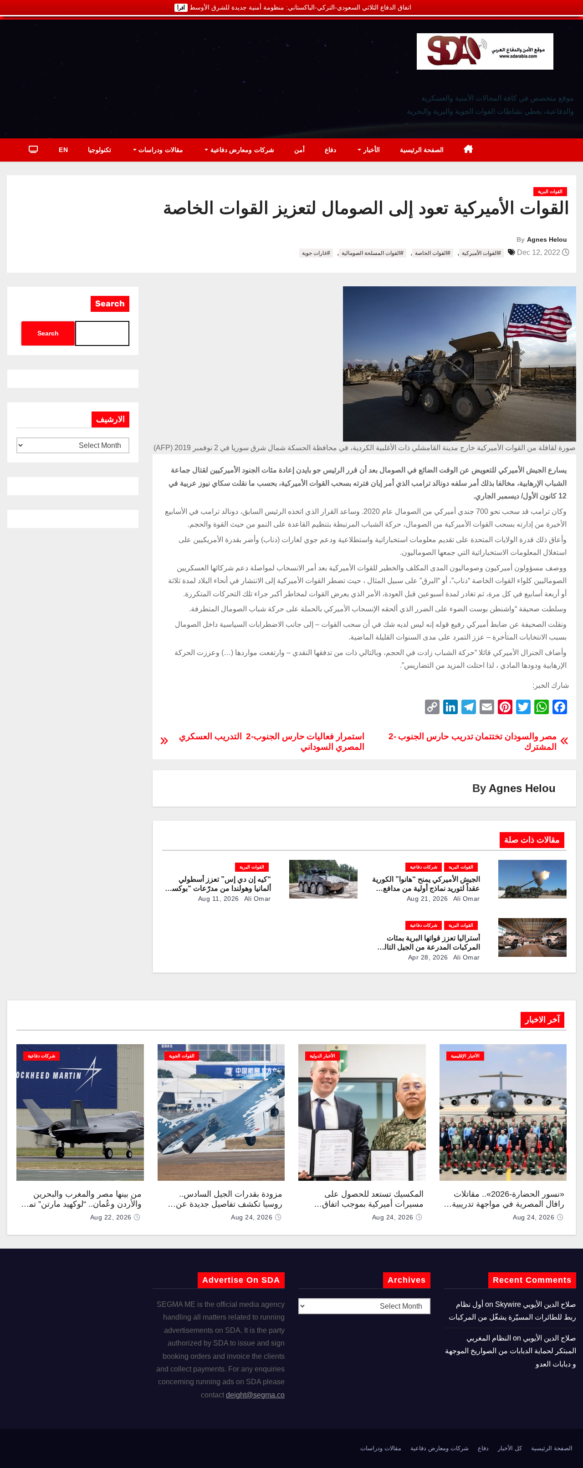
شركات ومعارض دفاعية (241, 149)
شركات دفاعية (423, 866)
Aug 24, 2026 (533, 1217)
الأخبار (370, 149)
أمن (299, 149)
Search (110, 304)
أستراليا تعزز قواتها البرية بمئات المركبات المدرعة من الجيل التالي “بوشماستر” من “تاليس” (429, 947)
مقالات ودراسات (160, 149)
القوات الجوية (181, 1055)
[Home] (468, 150)
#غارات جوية (316, 253)
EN (63, 149)
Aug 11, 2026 (218, 898)
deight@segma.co (255, 1395)
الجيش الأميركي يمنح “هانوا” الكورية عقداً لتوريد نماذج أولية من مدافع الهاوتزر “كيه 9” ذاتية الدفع (426, 888)
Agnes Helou (547, 239)
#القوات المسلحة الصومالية (373, 253)
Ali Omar (465, 898)
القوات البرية (550, 191)
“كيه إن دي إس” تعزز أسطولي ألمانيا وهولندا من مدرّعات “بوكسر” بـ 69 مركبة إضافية (217, 888)
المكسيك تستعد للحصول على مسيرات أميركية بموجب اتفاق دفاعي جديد (373, 1204)
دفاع (330, 149)
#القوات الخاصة (432, 253)
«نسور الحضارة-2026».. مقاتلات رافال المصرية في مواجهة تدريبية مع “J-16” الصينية (508, 1204)
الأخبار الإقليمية (465, 1055)
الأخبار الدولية (322, 1055)
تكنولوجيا (99, 149)
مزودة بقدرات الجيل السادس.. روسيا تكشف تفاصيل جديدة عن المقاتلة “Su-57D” (229, 1204)
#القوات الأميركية (481, 253)
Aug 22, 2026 (111, 1217)
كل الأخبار (510, 1448)
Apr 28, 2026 (428, 957)
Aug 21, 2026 (427, 898)
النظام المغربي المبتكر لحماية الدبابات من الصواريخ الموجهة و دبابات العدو (510, 1351)
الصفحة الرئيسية (422, 149)
